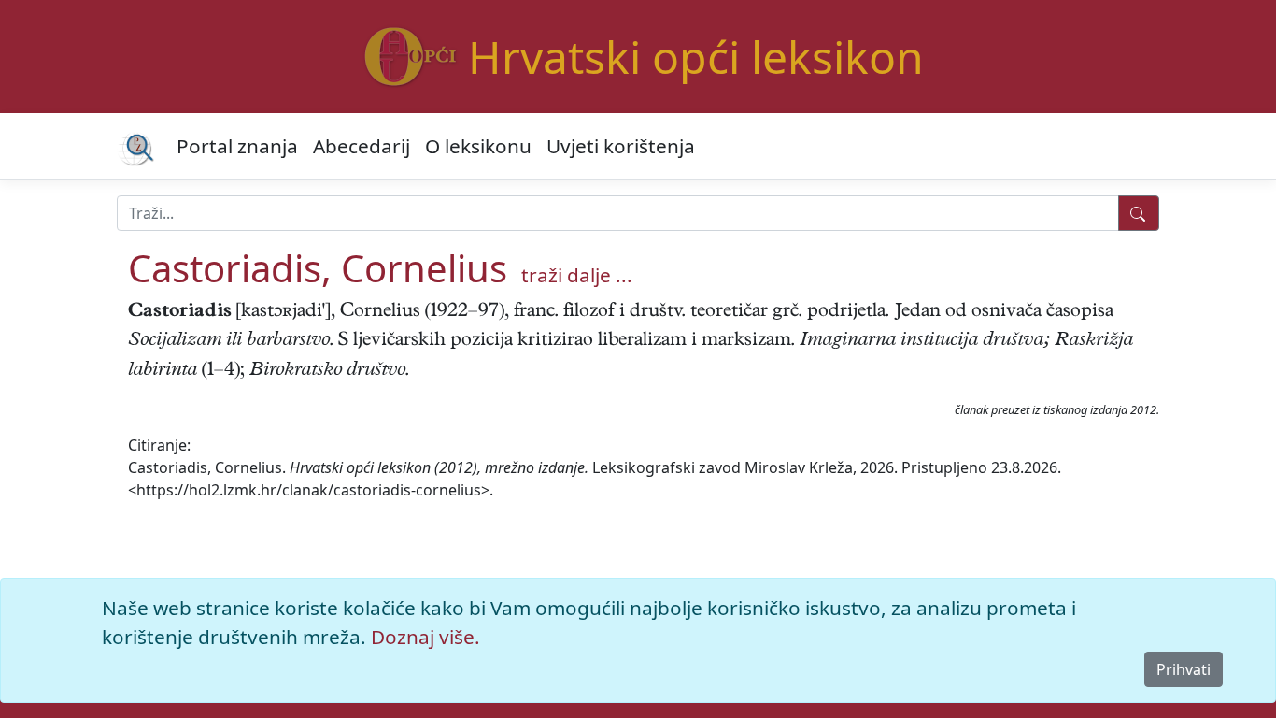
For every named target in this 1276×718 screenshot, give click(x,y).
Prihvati (1183, 669)
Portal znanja (237, 146)
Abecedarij (361, 146)
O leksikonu (478, 146)
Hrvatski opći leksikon (696, 56)
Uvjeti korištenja (620, 146)
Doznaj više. (425, 637)
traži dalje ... (576, 275)
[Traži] (1138, 213)
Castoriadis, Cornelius (317, 268)
